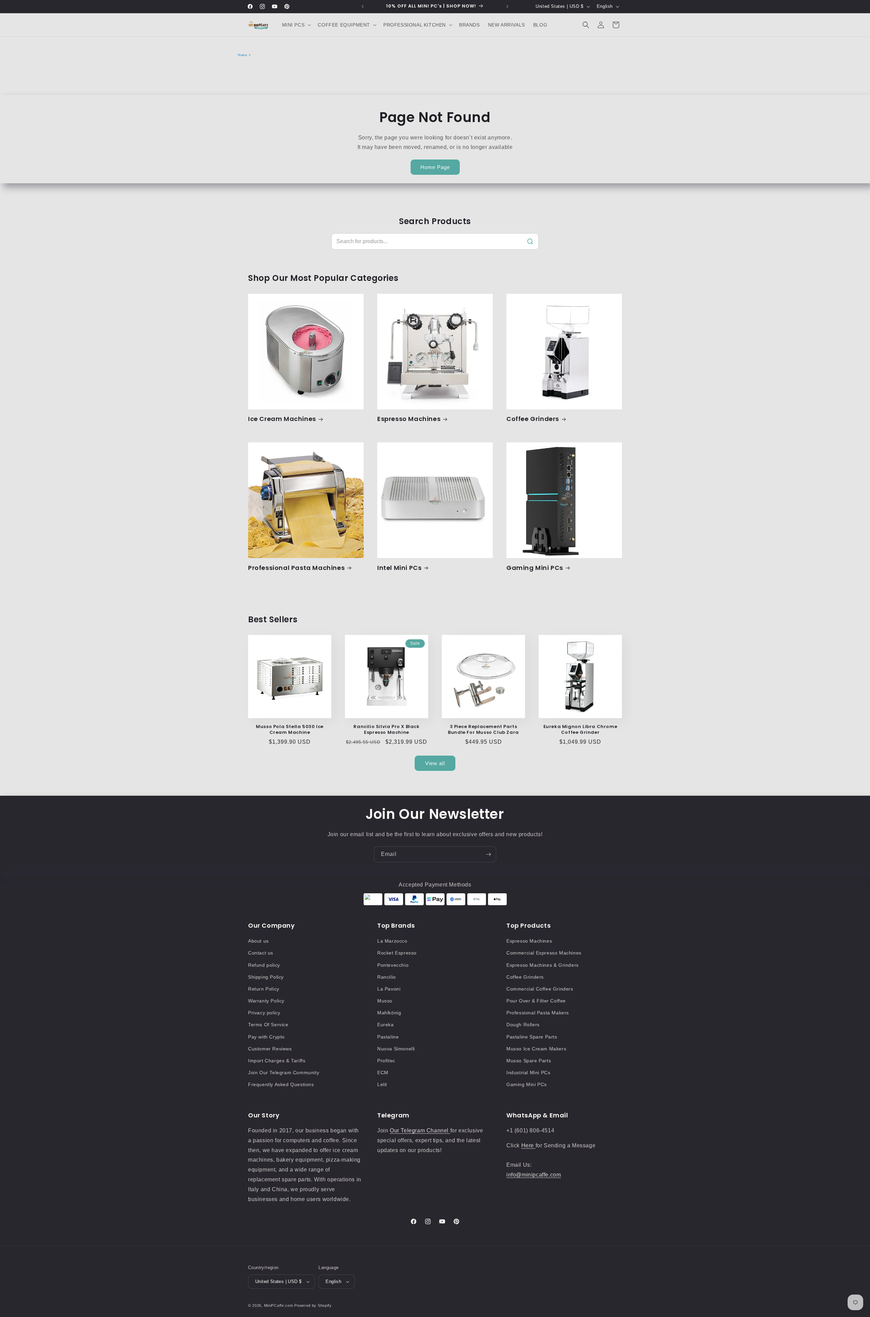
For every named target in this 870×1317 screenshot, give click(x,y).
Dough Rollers (523, 1024)
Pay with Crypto (266, 1037)
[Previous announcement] (362, 6)
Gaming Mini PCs (534, 568)
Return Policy (263, 989)
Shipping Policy (266, 977)
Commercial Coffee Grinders (539, 989)
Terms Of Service (268, 1024)
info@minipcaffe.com (533, 1175)
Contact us (260, 953)
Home (242, 55)
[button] (296, 25)
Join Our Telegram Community (283, 1072)
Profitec (386, 1060)
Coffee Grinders (532, 419)
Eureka (385, 1024)
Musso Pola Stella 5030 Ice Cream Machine (290, 730)
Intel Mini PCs (399, 568)
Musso (385, 1000)
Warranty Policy (266, 1000)
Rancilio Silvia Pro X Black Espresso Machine (386, 730)
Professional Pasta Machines (296, 568)
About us (258, 941)
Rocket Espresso (397, 953)
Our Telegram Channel (420, 1130)
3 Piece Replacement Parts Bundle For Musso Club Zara (483, 730)
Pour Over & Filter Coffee (536, 1000)
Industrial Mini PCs (528, 1072)
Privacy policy (264, 1012)
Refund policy (264, 965)
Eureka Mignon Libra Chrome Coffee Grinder (580, 730)
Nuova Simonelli (396, 1048)
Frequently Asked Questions (281, 1084)
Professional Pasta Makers (537, 1012)
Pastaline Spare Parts (531, 1037)
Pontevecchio (392, 965)
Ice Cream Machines (282, 419)
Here (528, 1145)
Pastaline (388, 1037)
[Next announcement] (507, 6)
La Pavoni (388, 989)
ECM (382, 1072)
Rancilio (386, 977)
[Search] (530, 241)
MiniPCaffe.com (278, 1305)
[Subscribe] (488, 854)
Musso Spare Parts (528, 1060)
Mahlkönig (389, 1012)
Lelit (382, 1084)
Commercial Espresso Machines (543, 953)
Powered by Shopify (313, 1305)
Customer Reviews (270, 1048)
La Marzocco (392, 941)
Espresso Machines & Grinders (542, 965)
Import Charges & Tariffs (276, 1060)
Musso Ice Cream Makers (536, 1048)
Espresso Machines (408, 419)
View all (435, 763)
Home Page (435, 167)
